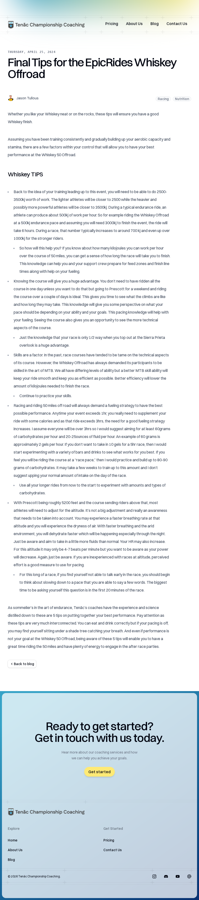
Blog (154, 23)
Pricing (111, 23)
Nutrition (182, 99)
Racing (163, 99)
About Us (134, 23)
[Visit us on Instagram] (154, 876)
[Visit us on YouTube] (178, 876)
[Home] (46, 25)
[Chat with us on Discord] (166, 876)
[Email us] (189, 876)
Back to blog (24, 664)
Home (12, 840)
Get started (99, 771)
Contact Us (176, 23)
